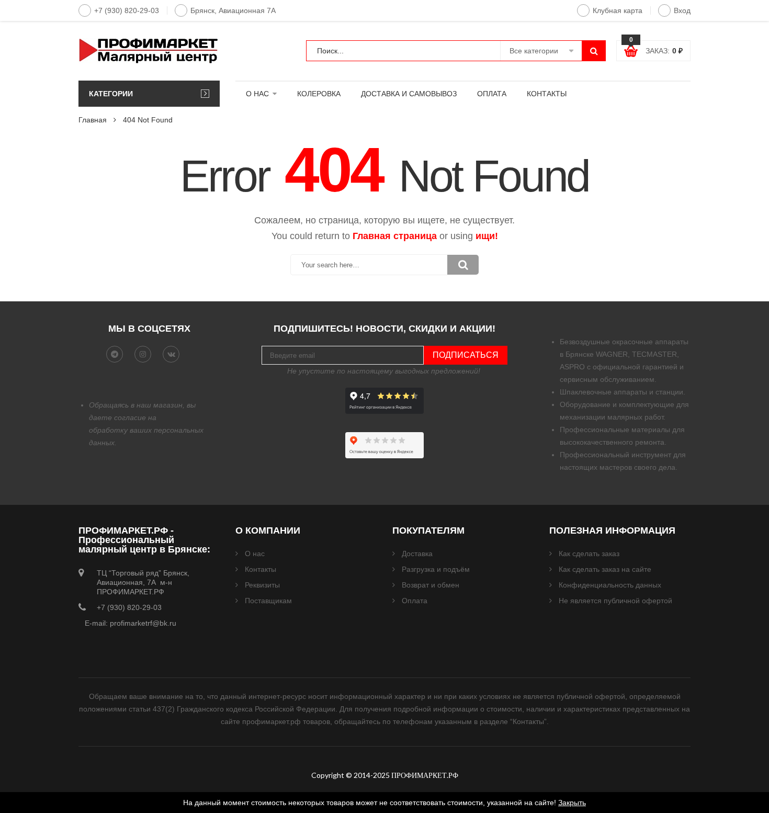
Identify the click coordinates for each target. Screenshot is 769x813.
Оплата (414, 600)
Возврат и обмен (430, 585)
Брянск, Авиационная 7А (233, 10)
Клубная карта (617, 10)
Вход (682, 10)
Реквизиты (262, 585)
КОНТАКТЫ (547, 93)
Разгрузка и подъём (436, 569)
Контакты (260, 569)
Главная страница (395, 236)
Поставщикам (268, 600)
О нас (255, 553)
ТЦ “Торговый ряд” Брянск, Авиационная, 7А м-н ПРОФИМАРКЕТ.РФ (143, 582)
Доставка (417, 553)
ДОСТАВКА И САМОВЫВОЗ (409, 93)
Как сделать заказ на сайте (605, 569)
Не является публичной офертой (615, 600)
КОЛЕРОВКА (319, 93)
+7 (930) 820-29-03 (126, 10)
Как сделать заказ (589, 553)
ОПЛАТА (491, 93)
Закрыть (572, 802)
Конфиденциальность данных (610, 585)
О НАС (257, 93)
